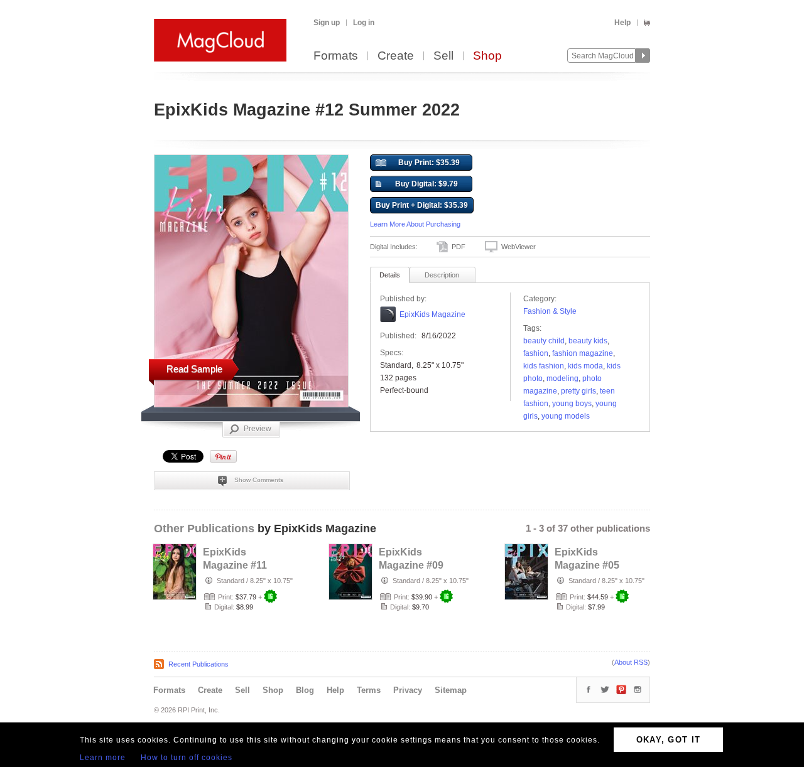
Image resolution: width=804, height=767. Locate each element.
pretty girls (578, 391)
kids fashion (543, 366)
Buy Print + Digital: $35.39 (422, 205)
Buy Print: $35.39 (429, 162)
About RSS (631, 662)
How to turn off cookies (186, 757)
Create (396, 56)
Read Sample (194, 368)
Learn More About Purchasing (415, 224)
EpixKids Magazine (432, 314)
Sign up (326, 22)
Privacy (407, 690)
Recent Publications (198, 664)
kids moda (585, 366)
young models (565, 416)
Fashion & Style (550, 311)
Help (622, 22)
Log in (363, 22)
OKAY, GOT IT (668, 739)
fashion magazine (582, 353)
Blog (305, 690)
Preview (257, 428)
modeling (562, 378)
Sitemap (451, 690)
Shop (487, 56)
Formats (335, 56)
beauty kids (587, 340)
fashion (535, 353)
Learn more (103, 757)
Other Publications (204, 528)
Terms (369, 690)
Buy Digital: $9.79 (426, 184)
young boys (572, 403)
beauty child (544, 340)
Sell (443, 56)
